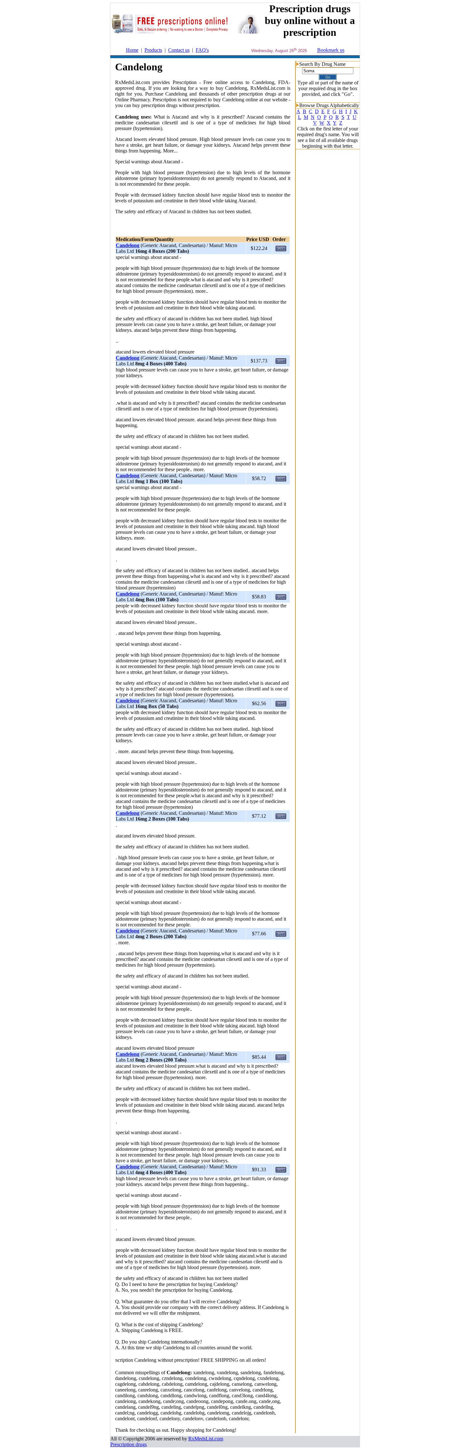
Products (153, 50)
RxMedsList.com (205, 1438)
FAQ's (202, 50)
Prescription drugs (128, 1444)
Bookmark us (330, 50)
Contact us (179, 50)
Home (132, 50)
